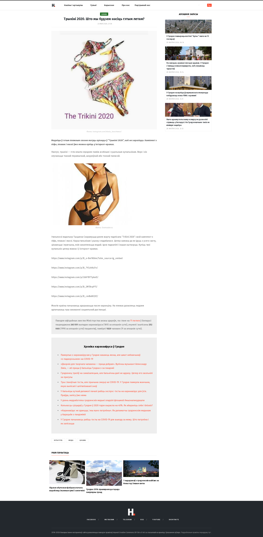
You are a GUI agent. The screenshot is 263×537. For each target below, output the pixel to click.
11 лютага (135, 320)
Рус (209, 5)
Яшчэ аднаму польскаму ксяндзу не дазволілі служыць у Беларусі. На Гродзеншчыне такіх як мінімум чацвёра (188, 122)
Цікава (104, 14)
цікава (83, 440)
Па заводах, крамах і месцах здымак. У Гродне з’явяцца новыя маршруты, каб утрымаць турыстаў (187, 66)
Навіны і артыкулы (73, 5)
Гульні (93, 5)
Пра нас (126, 5)
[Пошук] (201, 5)
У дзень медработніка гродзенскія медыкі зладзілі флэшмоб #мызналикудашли (103, 400)
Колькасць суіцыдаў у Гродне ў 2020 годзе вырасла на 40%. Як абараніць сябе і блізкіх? (107, 405)
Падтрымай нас (142, 5)
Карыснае (109, 5)
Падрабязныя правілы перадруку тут (196, 532)
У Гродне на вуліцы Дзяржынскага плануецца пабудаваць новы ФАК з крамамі (187, 94)
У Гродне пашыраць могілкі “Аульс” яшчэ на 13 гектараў (187, 37)
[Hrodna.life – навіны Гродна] (53, 5)
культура (58, 440)
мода (71, 440)
